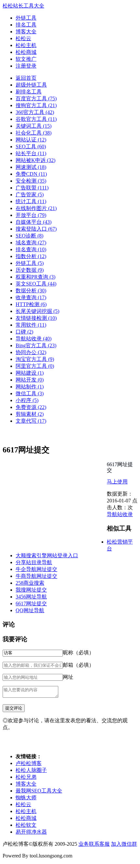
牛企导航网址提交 (36, 569)
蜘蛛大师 (26, 797)
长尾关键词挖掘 (37, 311)
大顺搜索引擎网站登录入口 (47, 555)
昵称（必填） (78, 652)
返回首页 (26, 78)
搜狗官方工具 (36, 105)
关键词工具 (33, 126)
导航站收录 (33, 338)
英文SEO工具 (36, 283)
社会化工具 (33, 133)
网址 (68, 677)
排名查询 (31, 249)
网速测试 (31, 167)
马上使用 (117, 481)
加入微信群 (124, 844)
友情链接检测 (36, 318)
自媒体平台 (33, 222)
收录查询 (31, 297)
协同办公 (31, 352)
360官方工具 (35, 112)
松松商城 (26, 52)
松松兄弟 (26, 777)
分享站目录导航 (34, 562)
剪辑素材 (30, 414)
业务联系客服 (94, 844)
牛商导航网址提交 (36, 576)
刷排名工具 (29, 91)
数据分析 (31, 290)
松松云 (23, 38)
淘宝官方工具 (35, 359)
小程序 (27, 400)
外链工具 (26, 18)
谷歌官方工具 (36, 119)
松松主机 (26, 45)
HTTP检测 (31, 304)
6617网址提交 (31, 603)
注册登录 (26, 66)
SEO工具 (31, 146)
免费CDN (31, 174)
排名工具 (26, 24)
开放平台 (31, 215)
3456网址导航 (31, 596)
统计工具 (31, 201)
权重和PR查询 (35, 277)
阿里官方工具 (35, 366)
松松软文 (26, 825)
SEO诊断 (29, 235)
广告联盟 (32, 187)
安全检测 (31, 181)
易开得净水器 (31, 832)
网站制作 (30, 386)
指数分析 (31, 256)
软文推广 (26, 59)
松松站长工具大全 (23, 5)
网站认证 (31, 139)
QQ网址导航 (30, 610)
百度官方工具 (36, 98)
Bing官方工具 (36, 345)
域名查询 (31, 242)
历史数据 (30, 270)
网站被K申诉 (35, 160)
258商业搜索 (30, 583)
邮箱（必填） (78, 665)
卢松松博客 (29, 763)
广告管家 (30, 194)
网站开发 (30, 380)
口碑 (24, 331)
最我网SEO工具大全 (39, 790)
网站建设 (30, 373)
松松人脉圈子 (31, 770)
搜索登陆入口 (36, 229)
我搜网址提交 (31, 590)
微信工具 (30, 393)
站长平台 (31, 153)
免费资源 (31, 407)
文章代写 (31, 421)
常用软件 (31, 325)
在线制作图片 (36, 208)
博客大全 (26, 31)
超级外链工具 (31, 85)
